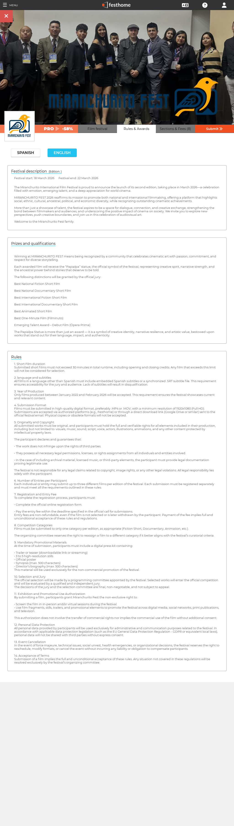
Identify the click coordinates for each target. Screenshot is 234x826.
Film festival (97, 129)
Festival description (36, 171)
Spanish (25, 153)
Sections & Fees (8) (175, 129)
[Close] (6, 16)
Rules (16, 357)
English (62, 153)
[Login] (224, 4)
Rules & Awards (136, 129)
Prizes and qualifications (33, 243)
